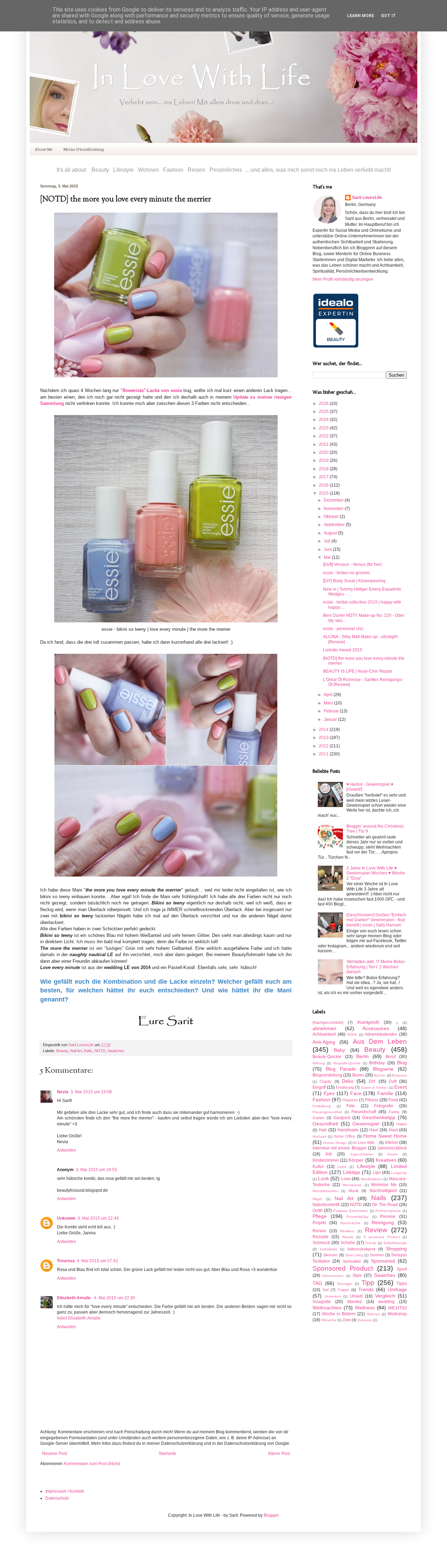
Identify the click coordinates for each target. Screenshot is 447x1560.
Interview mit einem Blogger (340, 1148)
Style (357, 1275)
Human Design (335, 1143)
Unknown (66, 1218)
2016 (324, 485)
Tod (325, 1290)
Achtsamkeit (324, 1034)
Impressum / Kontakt (64, 1491)
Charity (326, 1081)
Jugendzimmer (361, 1154)
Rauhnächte (350, 1223)
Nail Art (76, 1051)
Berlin (362, 1056)
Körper (356, 1160)
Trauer (343, 1290)
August (331, 533)
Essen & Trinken (374, 1087)
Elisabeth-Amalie (74, 1297)
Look (323, 1178)
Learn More (360, 15)
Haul (373, 1130)
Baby (339, 1050)
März (329, 703)
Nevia (62, 1091)
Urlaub (356, 1296)
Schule (370, 1243)
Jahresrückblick (392, 1148)
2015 (324, 493)
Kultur (318, 1166)
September (335, 524)
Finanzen (350, 1100)
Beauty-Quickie (327, 1056)
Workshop (397, 1313)
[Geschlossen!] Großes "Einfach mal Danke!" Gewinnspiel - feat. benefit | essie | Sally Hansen (376, 919)
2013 (324, 737)
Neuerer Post (54, 1453)
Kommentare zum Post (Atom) (92, 1463)
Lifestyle (366, 1166)
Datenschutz (57, 1498)
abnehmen (324, 1028)
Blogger (271, 1515)
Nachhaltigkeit (383, 1190)
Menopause (352, 1185)
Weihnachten (327, 1307)
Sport (402, 1269)
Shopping (396, 1248)
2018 (324, 468)
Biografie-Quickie (347, 1063)
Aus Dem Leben (380, 1041)
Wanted (354, 1301)
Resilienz (347, 1231)
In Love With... (365, 1142)
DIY (372, 1081)
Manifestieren (371, 1179)
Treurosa (66, 1260)
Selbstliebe (328, 1249)
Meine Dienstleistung (83, 149)
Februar (332, 711)
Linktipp (351, 1172)
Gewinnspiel (365, 1123)
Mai (328, 557)
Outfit (317, 1210)
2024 (324, 419)
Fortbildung (322, 1106)
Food (393, 1099)
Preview (387, 1216)
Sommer (377, 1255)
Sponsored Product (343, 1268)
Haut (393, 1130)
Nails (88, 1051)
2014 (324, 729)
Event (400, 1087)
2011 (324, 754)
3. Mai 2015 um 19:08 (91, 1091)
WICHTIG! (397, 1308)
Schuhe (347, 1242)
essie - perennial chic (343, 628)
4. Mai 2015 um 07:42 (97, 1260)
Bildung (319, 1063)
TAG (317, 1283)
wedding (386, 1301)
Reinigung (383, 1222)
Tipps (401, 1283)
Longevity (399, 1173)
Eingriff (319, 1087)
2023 (324, 428)
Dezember (334, 500)
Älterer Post (279, 1453)
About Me (44, 149)
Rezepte (321, 1236)
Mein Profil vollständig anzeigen (343, 279)
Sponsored (383, 1261)
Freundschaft (363, 1111)
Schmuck (321, 1242)
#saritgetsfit (368, 1022)
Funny (394, 1112)
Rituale (347, 1237)
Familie (385, 1093)
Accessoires (375, 1028)
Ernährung (345, 1087)
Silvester (330, 1255)
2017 (324, 476)
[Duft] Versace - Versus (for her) (352, 564)
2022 (324, 436)
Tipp (367, 1282)
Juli (327, 541)
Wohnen (373, 1314)
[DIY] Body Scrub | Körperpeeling (354, 580)
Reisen (319, 1230)
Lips (377, 1172)
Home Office (344, 1136)
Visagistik (322, 1301)
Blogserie (383, 1069)
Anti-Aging (324, 1042)
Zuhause (365, 1320)
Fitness (372, 1099)
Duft (392, 1081)
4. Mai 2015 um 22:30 (114, 1297)
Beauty (62, 1051)
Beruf (391, 1056)
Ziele (347, 1320)
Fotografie (383, 1105)
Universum (332, 1296)
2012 (324, 746)
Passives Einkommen (350, 1211)
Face (355, 1093)
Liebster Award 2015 (342, 650)
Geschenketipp (378, 1117)
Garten (318, 1118)
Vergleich (385, 1296)
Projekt (319, 1222)
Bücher (380, 1075)
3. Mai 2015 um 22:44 (98, 1218)
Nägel (317, 1199)
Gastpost (342, 1117)
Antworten (66, 1150)
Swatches (116, 1051)
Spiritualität (352, 1261)
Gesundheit (325, 1123)
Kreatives (386, 1160)
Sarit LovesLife (81, 1045)
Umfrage (397, 1289)
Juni (328, 549)
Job (328, 1154)
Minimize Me (384, 1184)
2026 (324, 403)
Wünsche (328, 1320)
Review (376, 1230)
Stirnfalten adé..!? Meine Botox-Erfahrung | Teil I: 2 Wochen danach (376, 966)
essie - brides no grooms (346, 572)
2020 (324, 452)
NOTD (99, 1051)
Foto (350, 1105)
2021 (324, 444)
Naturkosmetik (326, 1204)
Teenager (344, 1284)
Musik (354, 1191)
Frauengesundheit (327, 1112)
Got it (388, 15)
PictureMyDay (357, 1217)
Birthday (377, 1062)
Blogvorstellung (327, 1075)
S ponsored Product (382, 1237)
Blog (402, 1062)
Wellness (365, 1307)
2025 (324, 411)
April (329, 694)
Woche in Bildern (339, 1313)
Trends (366, 1289)
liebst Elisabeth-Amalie (79, 1318)
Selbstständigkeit (361, 1249)
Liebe (341, 1167)
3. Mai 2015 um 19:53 (96, 1169)
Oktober (332, 516)
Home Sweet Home (385, 1136)
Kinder (392, 1154)
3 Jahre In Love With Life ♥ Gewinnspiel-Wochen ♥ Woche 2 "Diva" (375, 873)
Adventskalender (381, 1034)
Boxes (358, 1075)
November (334, 508)
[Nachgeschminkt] (328, 1022)
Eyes (329, 1093)
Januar (331, 719)
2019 (324, 460)
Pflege (320, 1216)
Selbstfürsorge (395, 1243)
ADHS (352, 1034)
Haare (401, 1124)
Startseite (167, 1453)
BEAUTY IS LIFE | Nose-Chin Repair (357, 671)
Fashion (321, 1099)
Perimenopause (388, 1211)
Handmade (348, 1130)
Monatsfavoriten (325, 1191)
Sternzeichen (333, 1276)
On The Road (385, 1204)
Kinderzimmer (326, 1160)
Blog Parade (341, 1069)
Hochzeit (320, 1136)
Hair (323, 1130)
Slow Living (354, 1255)
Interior (391, 1142)
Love (346, 1178)
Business (399, 1075)
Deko (347, 1081)
